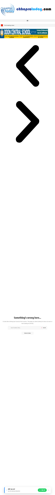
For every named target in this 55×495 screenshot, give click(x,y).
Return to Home (27, 333)
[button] (27, 20)
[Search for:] (26, 328)
